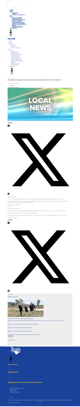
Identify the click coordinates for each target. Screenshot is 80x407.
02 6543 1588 (16, 397)
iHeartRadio (12, 405)
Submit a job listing (17, 20)
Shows (11, 10)
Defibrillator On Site (17, 26)
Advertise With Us (17, 27)
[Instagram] (11, 35)
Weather (14, 25)
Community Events (17, 21)
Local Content (13, 379)
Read (11, 11)
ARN (11, 404)
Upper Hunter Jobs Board (18, 19)
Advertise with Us (13, 368)
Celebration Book (17, 18)
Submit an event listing (18, 22)
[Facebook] (11, 33)
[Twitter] (40, 192)
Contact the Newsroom (18, 14)
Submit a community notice (19, 24)
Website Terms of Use (14, 378)
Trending (14, 13)
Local (11, 16)
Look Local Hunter (17, 17)
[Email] (10, 194)
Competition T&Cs (14, 376)
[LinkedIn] (8, 194)
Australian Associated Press (14, 87)
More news (10, 336)
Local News (15, 12)
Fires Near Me (13, 28)
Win (11, 15)
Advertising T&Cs (13, 377)
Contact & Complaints (14, 367)
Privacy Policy (13, 374)
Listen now (11, 38)
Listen (11, 9)
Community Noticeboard (18, 23)
